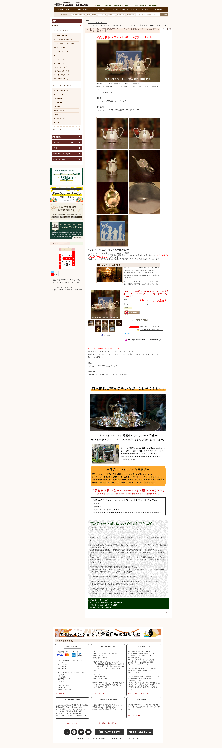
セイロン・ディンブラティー (62, 91)
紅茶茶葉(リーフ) (63, 9)
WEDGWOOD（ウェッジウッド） (157, 25)
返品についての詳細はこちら (150, 327)
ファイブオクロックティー (61, 51)
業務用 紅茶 (120, 14)
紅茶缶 (94, 14)
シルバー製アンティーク (119, 25)
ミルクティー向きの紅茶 (60, 30)
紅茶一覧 (55, 25)
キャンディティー (59, 94)
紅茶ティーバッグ (83, 9)
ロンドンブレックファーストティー (64, 43)
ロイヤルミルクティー (78, 14)
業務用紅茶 (158, 9)
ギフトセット (101, 9)
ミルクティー (102, 14)
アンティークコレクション (97, 23)
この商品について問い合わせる (151, 330)
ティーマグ (111, 14)
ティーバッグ (130, 14)
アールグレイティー (59, 118)
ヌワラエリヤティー (59, 98)
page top (165, 613)
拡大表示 (107, 335)
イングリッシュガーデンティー (63, 71)
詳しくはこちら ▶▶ (62, 694)
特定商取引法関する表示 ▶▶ (108, 723)
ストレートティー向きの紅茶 (62, 86)
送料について (116, 5)
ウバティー (57, 106)
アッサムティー (58, 55)
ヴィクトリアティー (59, 59)
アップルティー (58, 122)
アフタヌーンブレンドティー (62, 67)
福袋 (88, 14)
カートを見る (106, 5)
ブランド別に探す (136, 25)
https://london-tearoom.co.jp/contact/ (67, 290)
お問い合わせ (152, 5)
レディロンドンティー (60, 63)
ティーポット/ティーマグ (120, 9)
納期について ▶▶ (72, 723)
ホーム (98, 5)
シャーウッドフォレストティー (63, 75)
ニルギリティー (58, 114)
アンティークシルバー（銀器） (139, 9)
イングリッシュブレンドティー (63, 39)
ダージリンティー (59, 110)
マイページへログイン (138, 5)
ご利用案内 (125, 5)
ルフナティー (58, 102)
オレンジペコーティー (60, 47)
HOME (87, 20)
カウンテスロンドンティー (61, 79)
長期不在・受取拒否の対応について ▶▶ (140, 693)
